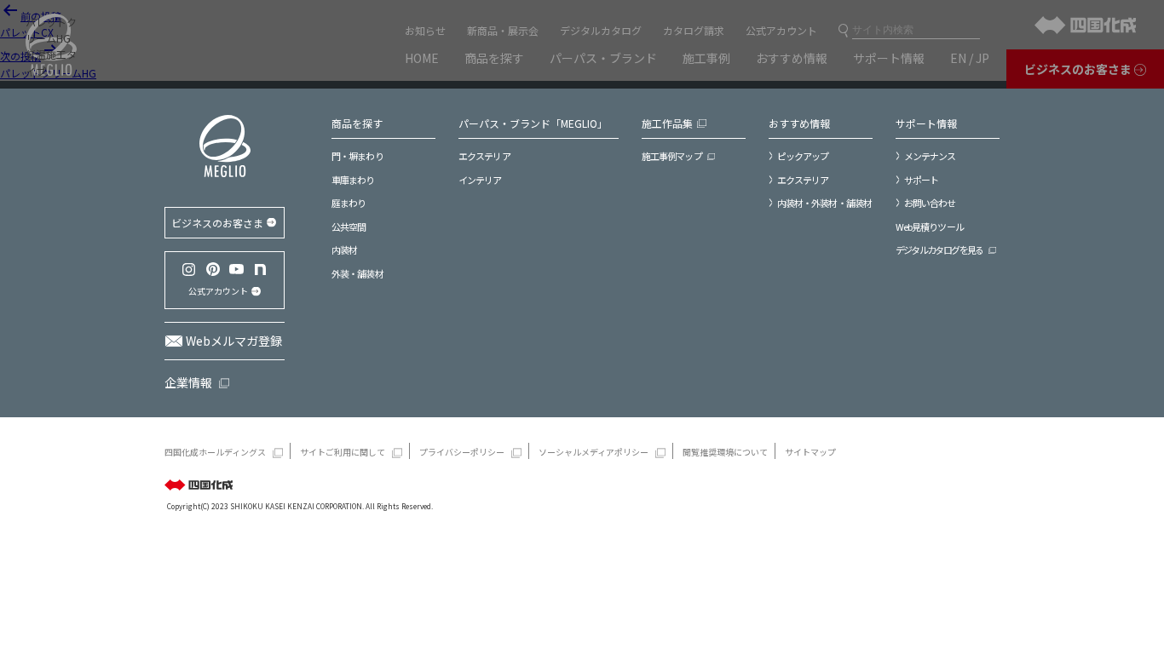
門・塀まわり (357, 156)
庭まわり (348, 202)
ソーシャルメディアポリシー (593, 451)
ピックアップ (803, 156)
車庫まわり (353, 179)
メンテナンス (930, 156)
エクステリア (484, 156)
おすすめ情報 (799, 123)
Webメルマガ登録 (234, 340)
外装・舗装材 (357, 273)
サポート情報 (926, 123)
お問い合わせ (930, 202)
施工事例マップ (672, 156)
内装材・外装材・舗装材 (824, 202)
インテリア (480, 179)
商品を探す (357, 123)
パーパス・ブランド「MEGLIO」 (533, 123)
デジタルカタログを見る (939, 249)
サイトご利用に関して (342, 451)
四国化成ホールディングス (215, 451)
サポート (921, 179)
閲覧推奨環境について (725, 451)
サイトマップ (810, 451)
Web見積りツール (930, 226)
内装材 (344, 249)
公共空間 (348, 226)
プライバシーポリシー (461, 451)
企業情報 (188, 382)
